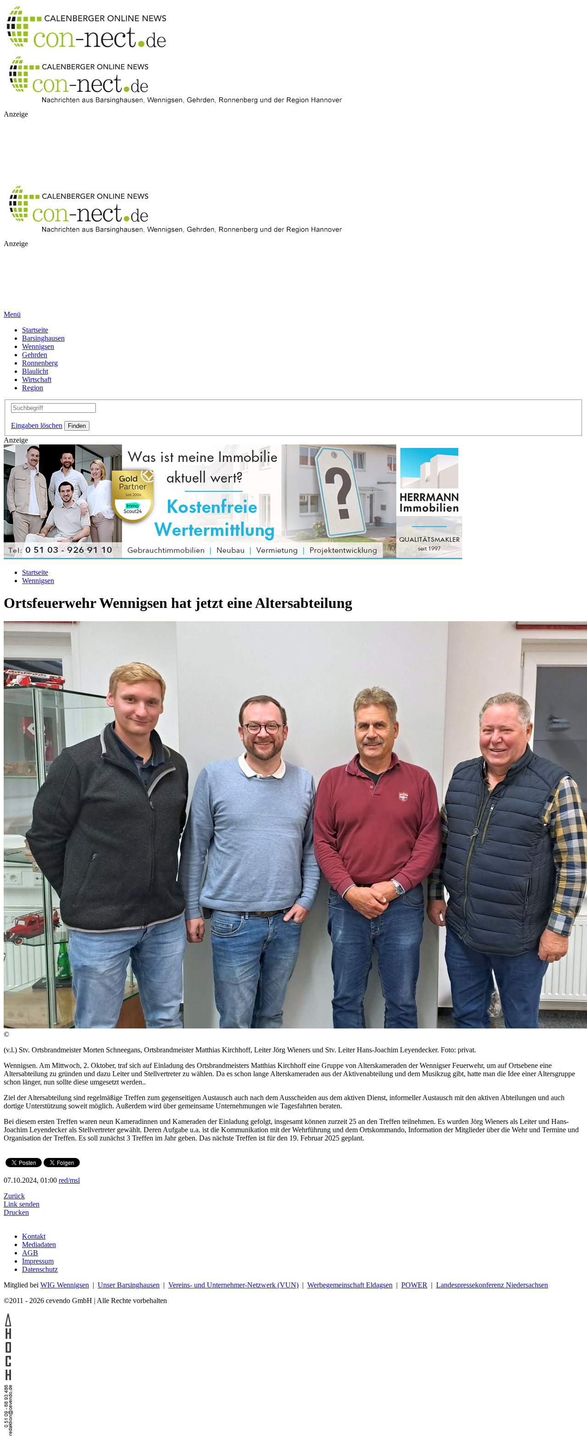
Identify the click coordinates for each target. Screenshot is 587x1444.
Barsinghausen (43, 338)
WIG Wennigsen (64, 1285)
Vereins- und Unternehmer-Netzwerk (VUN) (233, 1285)
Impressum (38, 1261)
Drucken (16, 1212)
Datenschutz (40, 1269)
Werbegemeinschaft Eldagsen (350, 1285)
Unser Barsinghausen (129, 1285)
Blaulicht (35, 371)
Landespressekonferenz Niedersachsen (492, 1285)
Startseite (35, 330)
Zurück (14, 1196)
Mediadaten (39, 1244)
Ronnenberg (40, 363)
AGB (30, 1253)
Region (32, 388)
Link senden (21, 1204)
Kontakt (33, 1236)
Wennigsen (38, 346)
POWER (414, 1285)
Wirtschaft (36, 379)
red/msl (69, 1180)
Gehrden (34, 355)
